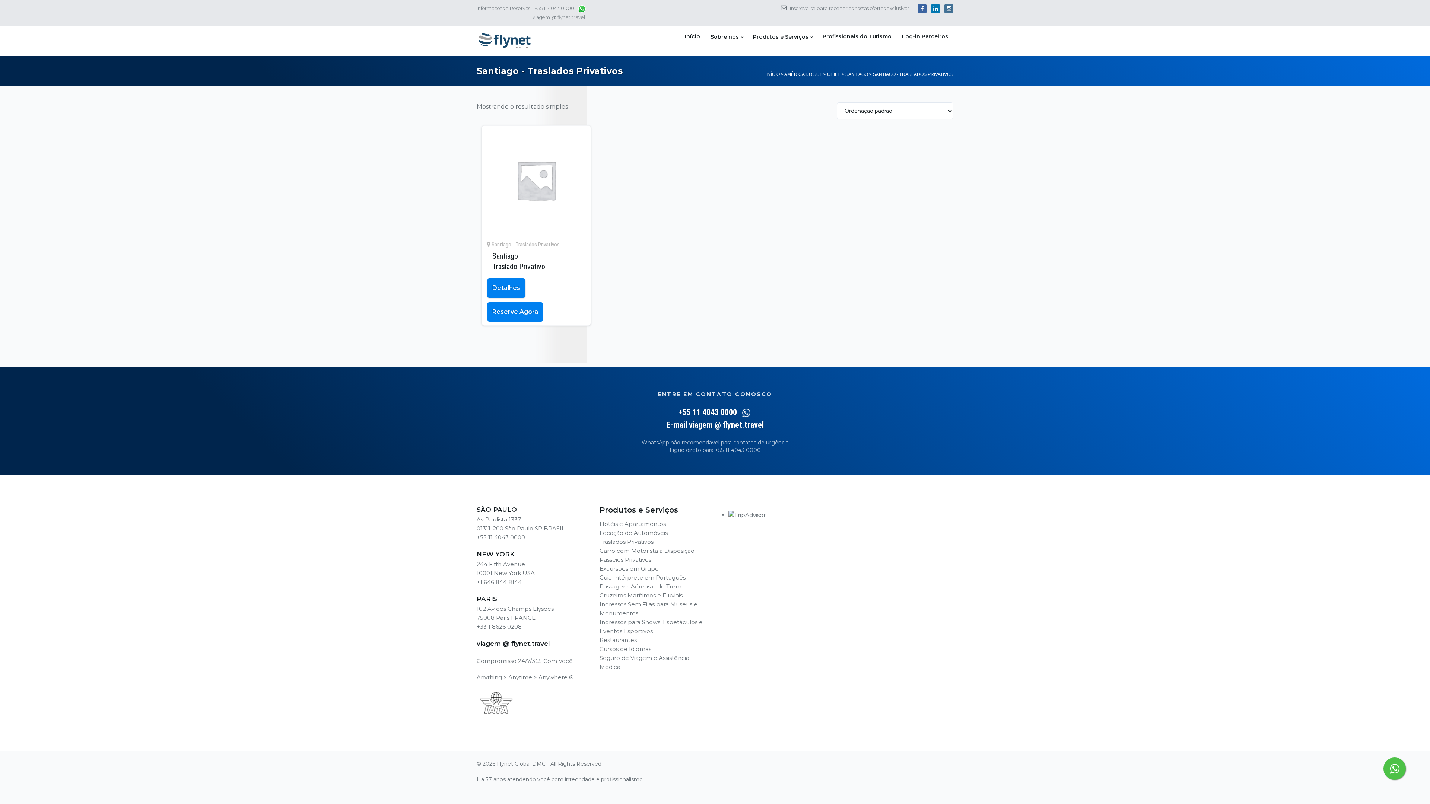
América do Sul (803, 74)
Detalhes (506, 287)
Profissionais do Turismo (857, 36)
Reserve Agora (515, 311)
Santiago (856, 74)
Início (692, 36)
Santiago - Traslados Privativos (526, 244)
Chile (833, 74)
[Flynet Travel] (505, 41)
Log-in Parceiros (925, 36)
